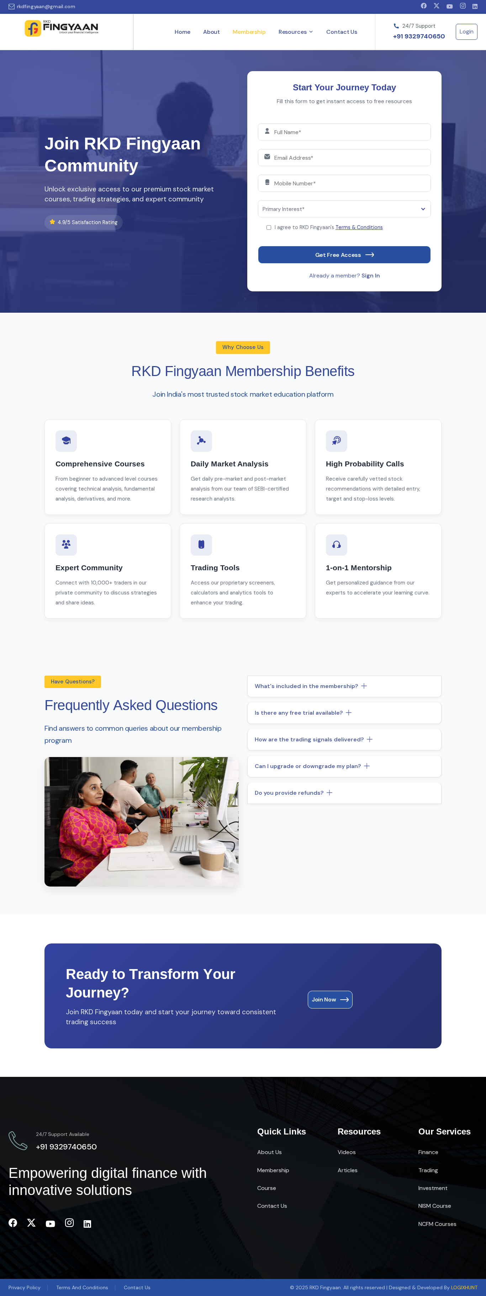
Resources (293, 32)
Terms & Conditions (359, 227)
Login (467, 31)
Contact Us (341, 32)
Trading (428, 1170)
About (211, 32)
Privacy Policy (25, 1287)
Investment (433, 1188)
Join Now (324, 999)
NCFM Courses (437, 1224)
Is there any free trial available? (299, 712)
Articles (348, 1170)
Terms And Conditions (82, 1287)
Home (182, 32)
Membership (249, 32)
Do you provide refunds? (289, 793)
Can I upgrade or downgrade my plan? (308, 766)
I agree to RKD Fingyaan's (329, 227)
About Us (269, 1152)
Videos (347, 1152)
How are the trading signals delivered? (309, 739)
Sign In (370, 275)
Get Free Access (338, 255)
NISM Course (434, 1205)
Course (266, 1188)
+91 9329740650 (419, 37)
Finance (428, 1152)
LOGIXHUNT (464, 1287)
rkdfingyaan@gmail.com (46, 6)
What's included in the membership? (306, 686)
